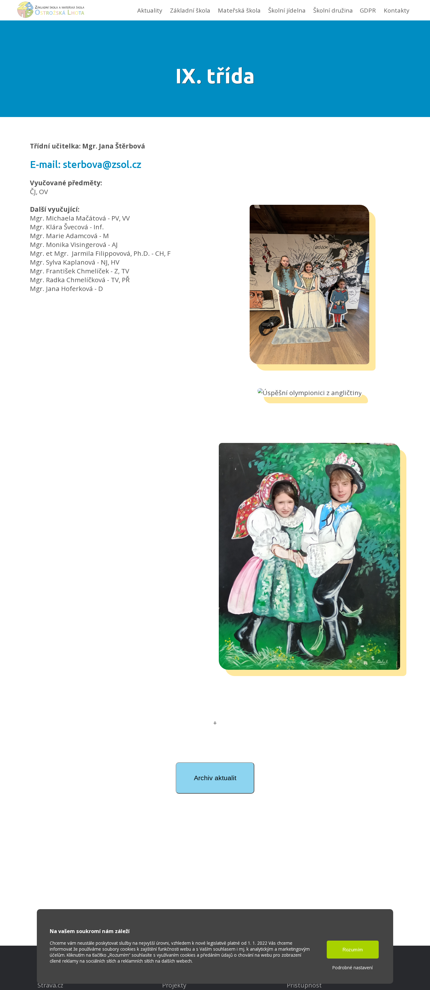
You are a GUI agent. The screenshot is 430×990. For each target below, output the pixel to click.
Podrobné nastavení (352, 967)
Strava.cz (50, 985)
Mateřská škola (239, 10)
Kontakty (396, 10)
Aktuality (149, 10)
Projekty (174, 985)
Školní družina (333, 10)
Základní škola (190, 10)
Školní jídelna (287, 10)
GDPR (368, 10)
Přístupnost (304, 985)
